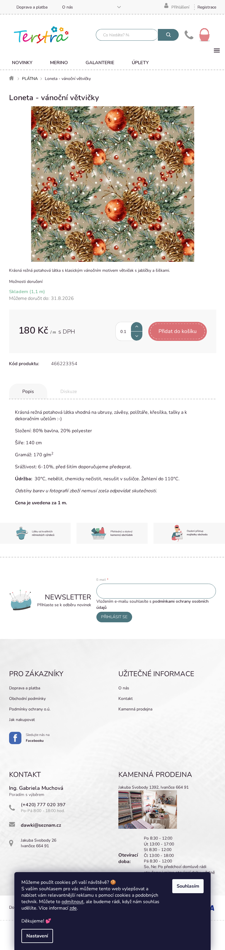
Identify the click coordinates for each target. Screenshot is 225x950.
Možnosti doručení (25, 281)
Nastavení (37, 936)
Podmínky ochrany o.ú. (29, 709)
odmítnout (72, 901)
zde (73, 908)
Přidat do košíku (177, 331)
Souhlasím (188, 886)
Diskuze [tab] (68, 391)
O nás (67, 7)
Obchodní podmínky (27, 698)
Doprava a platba (31, 7)
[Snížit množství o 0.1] (136, 336)
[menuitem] (22, 62)
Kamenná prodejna (135, 709)
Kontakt (125, 698)
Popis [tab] (28, 391)
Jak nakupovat (22, 719)
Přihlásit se (114, 617)
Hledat (168, 35)
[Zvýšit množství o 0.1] (136, 326)
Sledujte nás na (38, 737)
